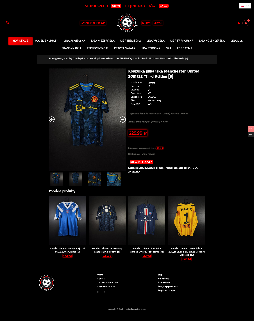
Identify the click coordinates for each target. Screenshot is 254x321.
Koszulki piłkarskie (80, 58)
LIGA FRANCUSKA (181, 41)
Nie (150, 103)
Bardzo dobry (154, 100)
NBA (168, 48)
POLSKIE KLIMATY (46, 41)
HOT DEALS (20, 41)
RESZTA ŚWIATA (124, 48)
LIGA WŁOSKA (156, 41)
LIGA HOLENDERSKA (212, 41)
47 (149, 93)
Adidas (151, 82)
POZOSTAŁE (184, 48)
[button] (116, 6)
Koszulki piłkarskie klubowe (101, 58)
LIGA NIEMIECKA (130, 41)
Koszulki (67, 58)
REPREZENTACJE (97, 48)
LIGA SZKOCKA (150, 48)
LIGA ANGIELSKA (74, 41)
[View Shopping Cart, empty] (245, 23)
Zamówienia (164, 282)
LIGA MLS (237, 41)
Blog (160, 274)
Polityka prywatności (168, 286)
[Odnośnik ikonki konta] (238, 23)
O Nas (100, 274)
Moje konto (163, 278)
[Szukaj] (7, 22)
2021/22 (152, 96)
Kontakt (164, 6)
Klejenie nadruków (106, 286)
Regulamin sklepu (166, 290)
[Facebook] (98, 292)
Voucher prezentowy (107, 282)
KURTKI (158, 23)
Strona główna (55, 58)
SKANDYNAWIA (71, 48)
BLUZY (146, 23)
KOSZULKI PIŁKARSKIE (93, 23)
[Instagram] (104, 292)
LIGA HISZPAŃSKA (103, 41)
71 (149, 89)
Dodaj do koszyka (141, 161)
